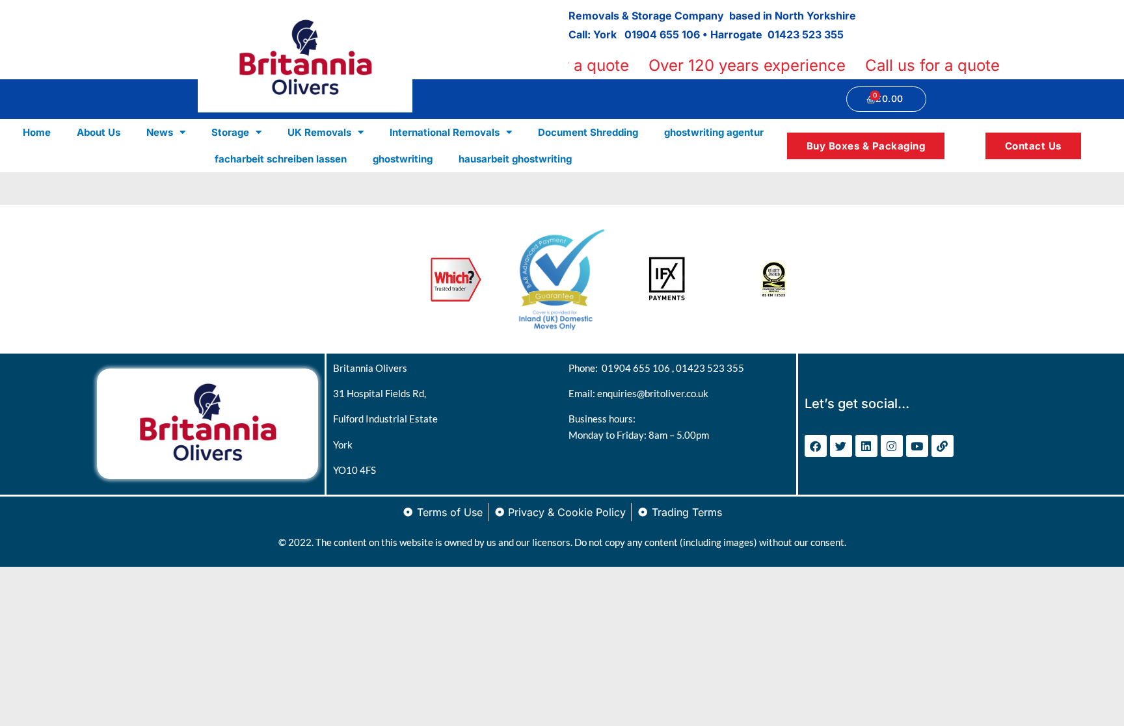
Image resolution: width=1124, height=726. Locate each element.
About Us (98, 132)
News (159, 132)
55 (837, 34)
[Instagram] (892, 446)
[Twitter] (841, 446)
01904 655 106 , (639, 368)
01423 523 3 (799, 34)
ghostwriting (403, 159)
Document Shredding (588, 132)
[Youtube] (917, 446)
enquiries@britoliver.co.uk (652, 393)
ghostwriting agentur (714, 132)
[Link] (942, 446)
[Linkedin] (866, 446)
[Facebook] (816, 446)
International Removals (445, 132)
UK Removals (319, 132)
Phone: (585, 368)
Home (37, 132)
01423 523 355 (710, 368)
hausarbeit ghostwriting (515, 159)
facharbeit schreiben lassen (281, 159)
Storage (230, 132)
